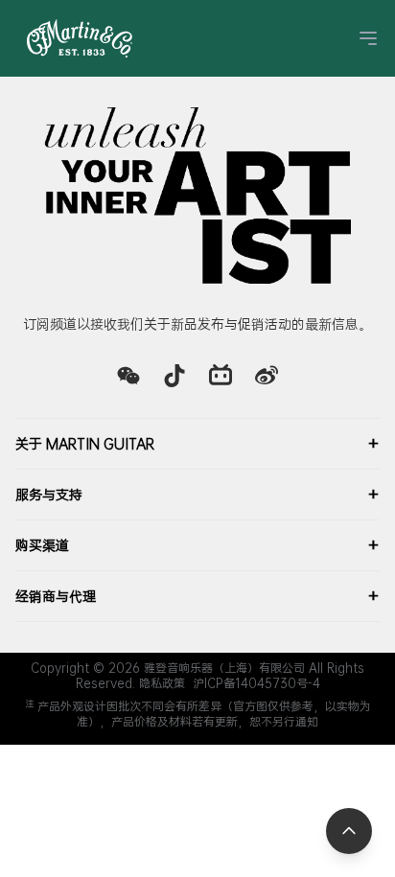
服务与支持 (197, 494)
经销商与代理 (197, 596)
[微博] (266, 375)
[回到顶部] (349, 831)
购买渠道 (197, 545)
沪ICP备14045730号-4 (256, 683)
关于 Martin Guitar (197, 443)
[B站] (220, 375)
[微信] (128, 375)
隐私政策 (162, 683)
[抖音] (174, 375)
